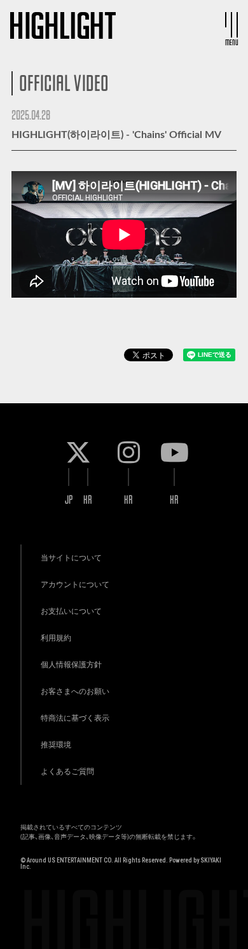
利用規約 (56, 638)
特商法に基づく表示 (75, 718)
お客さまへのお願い (75, 691)
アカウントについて (75, 584)
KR (87, 499)
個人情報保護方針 (71, 664)
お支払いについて (71, 611)
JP (69, 499)
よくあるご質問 (67, 771)
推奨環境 (56, 745)
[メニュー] (231, 25)
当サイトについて (71, 558)
